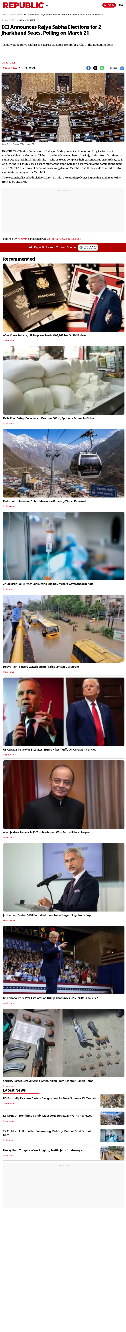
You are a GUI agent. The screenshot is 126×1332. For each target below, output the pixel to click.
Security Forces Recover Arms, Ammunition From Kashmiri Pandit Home (48, 1081)
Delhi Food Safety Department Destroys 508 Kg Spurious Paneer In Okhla (48, 418)
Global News (9, 341)
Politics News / (16, 15)
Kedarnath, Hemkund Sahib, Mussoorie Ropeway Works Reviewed (44, 501)
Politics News (9, 68)
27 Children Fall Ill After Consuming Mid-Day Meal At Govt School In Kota (48, 584)
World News (9, 921)
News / (5, 15)
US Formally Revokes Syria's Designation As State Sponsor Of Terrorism (51, 1098)
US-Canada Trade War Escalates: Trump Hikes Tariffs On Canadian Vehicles (49, 750)
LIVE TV (110, 5)
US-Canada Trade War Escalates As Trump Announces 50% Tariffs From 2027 (50, 998)
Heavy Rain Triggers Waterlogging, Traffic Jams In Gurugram (41, 667)
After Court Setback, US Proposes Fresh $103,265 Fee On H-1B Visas (44, 335)
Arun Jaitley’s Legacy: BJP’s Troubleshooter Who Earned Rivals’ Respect (46, 832)
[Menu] (119, 5)
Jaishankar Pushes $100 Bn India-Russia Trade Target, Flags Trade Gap (47, 915)
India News (8, 423)
